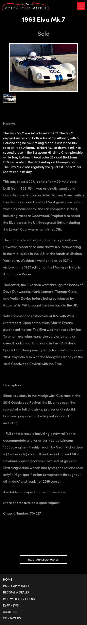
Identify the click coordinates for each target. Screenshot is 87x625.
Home (7, 579)
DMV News (11, 605)
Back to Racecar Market (44, 559)
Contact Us (12, 618)
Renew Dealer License (19, 599)
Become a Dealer (16, 592)
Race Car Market (16, 586)
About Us (10, 612)
